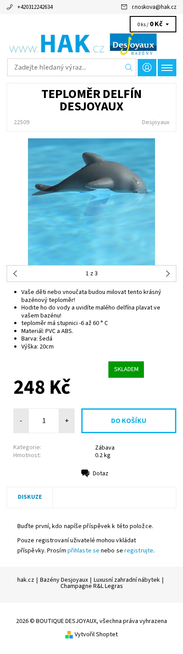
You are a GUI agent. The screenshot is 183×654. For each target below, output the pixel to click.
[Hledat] (129, 67)
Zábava (105, 447)
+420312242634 (34, 7)
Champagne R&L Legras (91, 586)
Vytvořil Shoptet (96, 634)
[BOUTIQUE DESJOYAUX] (91, 43)
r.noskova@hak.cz (154, 7)
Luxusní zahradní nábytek (127, 580)
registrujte (138, 550)
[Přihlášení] (147, 67)
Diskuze (30, 497)
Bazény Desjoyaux (64, 580)
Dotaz (100, 473)
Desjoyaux (155, 122)
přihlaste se (83, 550)
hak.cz (25, 580)
